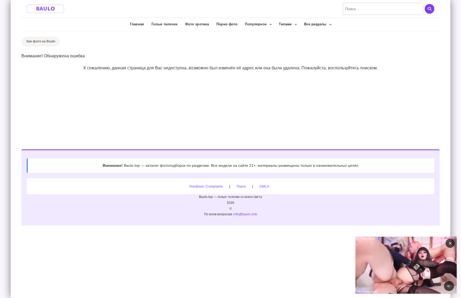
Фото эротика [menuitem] (197, 24)
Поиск (241, 186)
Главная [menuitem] (137, 24)
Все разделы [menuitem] (315, 24)
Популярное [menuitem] (255, 24)
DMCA (264, 186)
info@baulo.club (245, 214)
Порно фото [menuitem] (226, 24)
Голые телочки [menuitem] (165, 24)
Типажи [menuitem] (285, 24)
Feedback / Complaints (206, 186)
